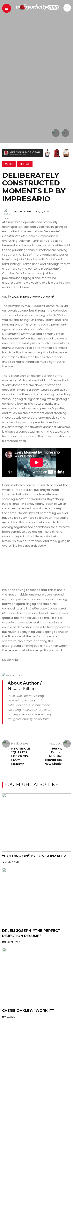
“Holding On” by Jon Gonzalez (34, 856)
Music (9, 164)
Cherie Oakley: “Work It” (28, 1010)
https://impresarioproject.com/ (31, 296)
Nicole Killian (22, 211)
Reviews (25, 164)
